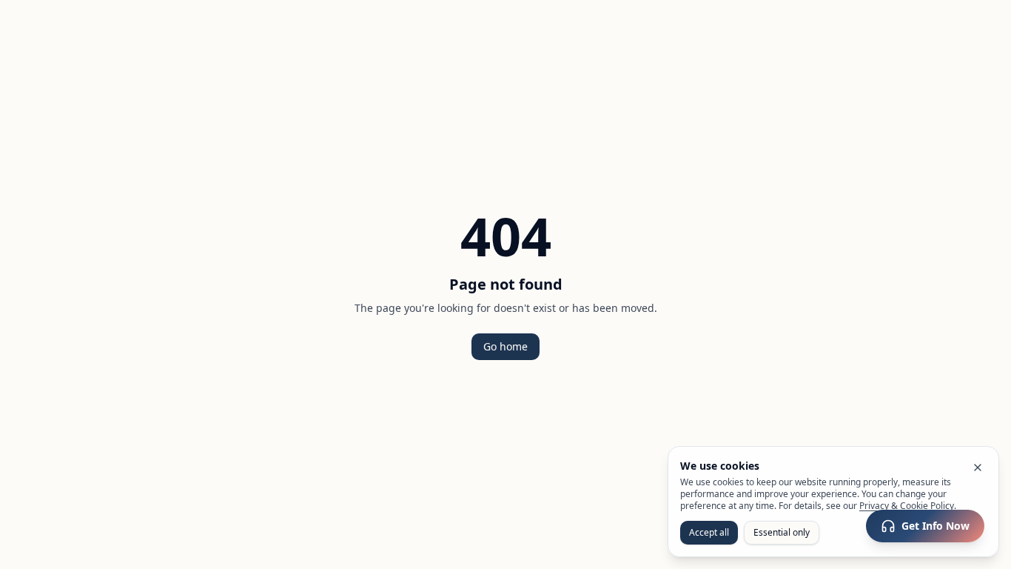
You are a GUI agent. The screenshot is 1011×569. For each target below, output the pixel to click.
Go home (505, 346)
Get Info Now (935, 526)
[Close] (978, 467)
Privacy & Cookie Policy (906, 505)
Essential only (781, 532)
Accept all (709, 532)
